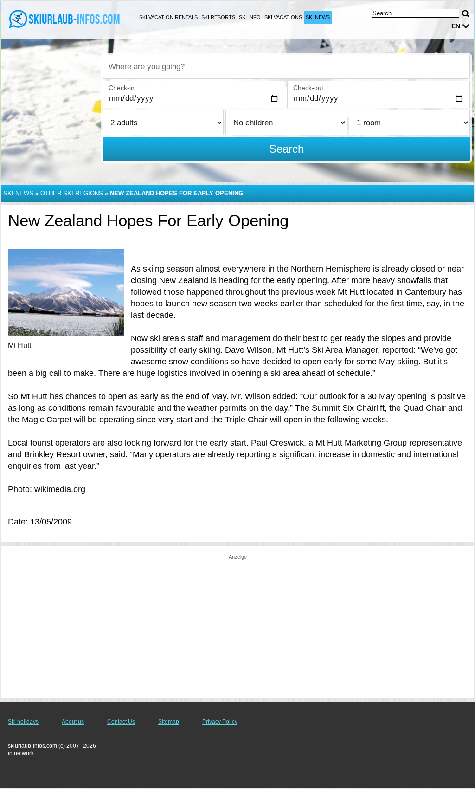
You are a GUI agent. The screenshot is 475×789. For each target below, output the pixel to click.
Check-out (308, 87)
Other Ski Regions (71, 193)
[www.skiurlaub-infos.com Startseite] (65, 19)
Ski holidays (23, 721)
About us (73, 721)
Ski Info (250, 17)
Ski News (318, 17)
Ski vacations (283, 17)
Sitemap (168, 721)
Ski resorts (218, 17)
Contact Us (121, 721)
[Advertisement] (237, 626)
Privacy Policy (220, 721)
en (455, 26)
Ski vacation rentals (168, 17)
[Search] (465, 13)
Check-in (122, 87)
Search (286, 148)
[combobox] (286, 66)
